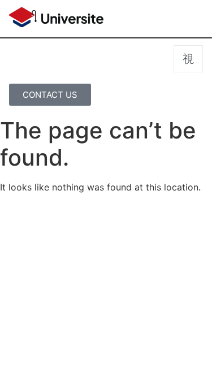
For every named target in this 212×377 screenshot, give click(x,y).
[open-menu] (188, 58)
